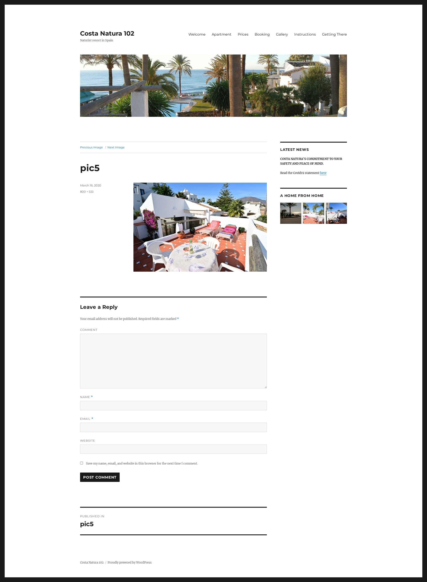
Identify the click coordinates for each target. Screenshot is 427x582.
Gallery (282, 34)
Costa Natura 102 (107, 33)
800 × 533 (86, 191)
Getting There (334, 34)
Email (86, 419)
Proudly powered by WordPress (130, 562)
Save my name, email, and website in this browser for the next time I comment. (142, 463)
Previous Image (91, 147)
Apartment (222, 34)
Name (86, 397)
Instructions (305, 34)
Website (87, 440)
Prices (243, 34)
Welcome (196, 34)
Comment (88, 329)
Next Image (116, 147)
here (323, 173)
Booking (262, 34)
